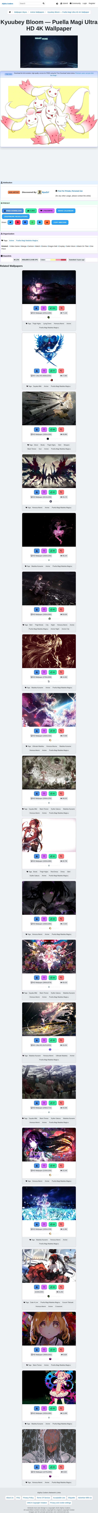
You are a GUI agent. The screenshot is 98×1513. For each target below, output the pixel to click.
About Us (9, 1498)
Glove (36, 445)
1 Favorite (47, 211)
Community (76, 3)
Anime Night (55, 629)
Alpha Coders (7, 4)
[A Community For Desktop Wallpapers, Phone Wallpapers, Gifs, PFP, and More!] (10, 12)
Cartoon (30, 246)
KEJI (55, 380)
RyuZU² (45, 192)
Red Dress (54, 872)
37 (53, 1103)
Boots (43, 445)
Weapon (66, 445)
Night (53, 625)
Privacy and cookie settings (60, 1503)
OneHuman (55, 317)
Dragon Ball (52, 246)
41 (53, 794)
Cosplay (61, 246)
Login (85, 3)
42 (53, 492)
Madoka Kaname (37, 566)
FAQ (18, 1498)
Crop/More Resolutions (16, 216)
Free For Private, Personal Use (70, 191)
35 (53, 1166)
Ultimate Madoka (38, 746)
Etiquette (71, 1498)
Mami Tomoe (31, 449)
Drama (44, 246)
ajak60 (55, 501)
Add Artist (14, 192)
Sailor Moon (70, 246)
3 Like (32, 211)
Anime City (65, 629)
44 (53, 672)
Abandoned (55, 681)
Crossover (58, 1306)
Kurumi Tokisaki (67, 1302)
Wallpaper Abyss (20, 12)
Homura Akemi (59, 323)
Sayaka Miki (37, 386)
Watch (37, 246)
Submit (65, 3)
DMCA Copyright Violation (37, 1503)
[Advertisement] (49, 163)
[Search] (43, 3)
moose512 (55, 560)
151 (53, 308)
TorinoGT (55, 619)
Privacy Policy (28, 1498)
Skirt (59, 445)
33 (53, 919)
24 (53, 1224)
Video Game (14, 246)
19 (53, 1350)
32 (53, 1040)
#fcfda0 (53, 260)
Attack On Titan (82, 246)
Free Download (14, 211)
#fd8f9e (58, 260)
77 (53, 371)
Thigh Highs (36, 323)
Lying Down (47, 323)
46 (53, 551)
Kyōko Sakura (56, 809)
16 (53, 1467)
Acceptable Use (59, 1498)
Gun (40, 449)
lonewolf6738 (55, 439)
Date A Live (34, 1302)
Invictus (55, 1359)
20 (53, 1408)
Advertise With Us (85, 1498)
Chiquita (55, 1049)
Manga (23, 246)
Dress (63, 872)
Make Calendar (65, 211)
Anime (11, 241)
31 (53, 856)
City (47, 625)
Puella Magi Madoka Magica (27, 241)
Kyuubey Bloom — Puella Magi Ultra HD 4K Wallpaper (68, 12)
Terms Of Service (43, 1498)
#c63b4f (63, 260)
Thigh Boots (39, 625)
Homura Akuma (51, 746)
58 (53, 429)
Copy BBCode (60, 222)
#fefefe (48, 260)
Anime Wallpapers (37, 12)
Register (92, 3)
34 (53, 731)
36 (53, 1287)
